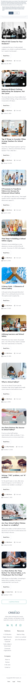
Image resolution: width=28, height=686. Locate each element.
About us (7, 659)
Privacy (19, 681)
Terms (8, 681)
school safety (15, 134)
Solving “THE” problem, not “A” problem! (14, 476)
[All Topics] (24, 36)
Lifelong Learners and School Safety (13, 335)
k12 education (7, 36)
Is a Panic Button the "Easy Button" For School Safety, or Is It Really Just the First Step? (13, 573)
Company (7, 656)
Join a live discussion (20, 639)
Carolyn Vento (9, 592)
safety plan (6, 281)
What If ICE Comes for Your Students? (12, 42)
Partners (7, 662)
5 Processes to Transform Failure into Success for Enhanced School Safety (11, 191)
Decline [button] (16, 13)
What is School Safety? (10, 382)
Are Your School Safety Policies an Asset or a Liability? (13, 524)
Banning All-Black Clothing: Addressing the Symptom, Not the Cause (13, 91)
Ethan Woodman (10, 447)
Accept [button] (11, 13)
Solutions (7, 631)
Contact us (7, 667)
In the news (7, 665)
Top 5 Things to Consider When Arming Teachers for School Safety (14, 141)
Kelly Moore (9, 61)
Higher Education (7, 637)
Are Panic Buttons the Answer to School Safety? (13, 428)
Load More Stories (14, 602)
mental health (7, 84)
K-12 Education (7, 634)
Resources (20, 631)
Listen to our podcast (20, 637)
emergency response (15, 470)
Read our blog (20, 634)
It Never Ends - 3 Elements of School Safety (13, 287)
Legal (13, 681)
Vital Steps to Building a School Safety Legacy (14, 239)
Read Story (6, 56)
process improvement (9, 183)
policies (13, 36)
